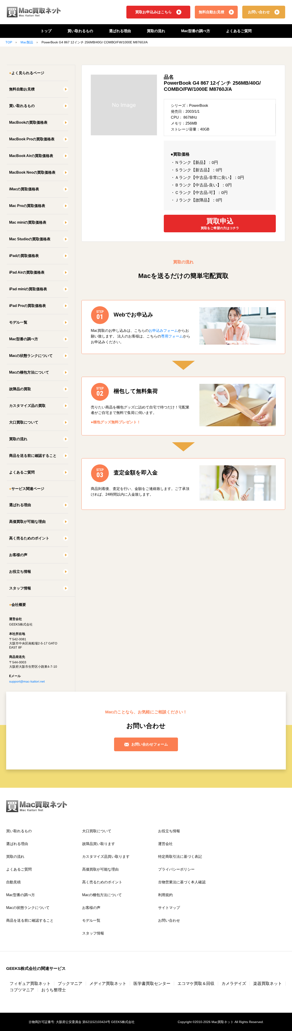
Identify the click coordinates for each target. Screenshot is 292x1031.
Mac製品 (27, 42)
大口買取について (23, 422)
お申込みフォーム (163, 330)
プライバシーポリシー (176, 869)
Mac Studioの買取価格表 (29, 239)
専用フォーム (172, 336)
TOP (8, 42)
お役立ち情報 (20, 571)
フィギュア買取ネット (30, 983)
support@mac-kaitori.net (27, 681)
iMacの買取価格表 (24, 189)
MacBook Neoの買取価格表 (32, 172)
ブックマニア (70, 983)
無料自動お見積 (211, 12)
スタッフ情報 (20, 588)
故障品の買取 (20, 389)
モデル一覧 (18, 322)
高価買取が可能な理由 (27, 521)
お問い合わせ (259, 12)
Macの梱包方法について (29, 372)
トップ (46, 31)
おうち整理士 (53, 989)
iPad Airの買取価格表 (26, 272)
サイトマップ (169, 908)
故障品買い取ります (98, 844)
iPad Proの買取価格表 (27, 306)
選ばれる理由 (120, 31)
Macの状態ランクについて (31, 356)
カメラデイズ (234, 983)
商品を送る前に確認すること (33, 456)
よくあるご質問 (239, 31)
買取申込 (220, 223)
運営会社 (165, 844)
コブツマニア (22, 989)
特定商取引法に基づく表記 (180, 856)
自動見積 (13, 882)
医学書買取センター (151, 983)
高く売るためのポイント (29, 538)
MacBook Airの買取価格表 (31, 156)
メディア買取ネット (107, 983)
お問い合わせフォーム (149, 744)
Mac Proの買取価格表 (27, 206)
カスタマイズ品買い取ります (106, 856)
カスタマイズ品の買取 (27, 406)
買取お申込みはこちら (153, 12)
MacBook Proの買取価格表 (32, 139)
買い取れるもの (80, 31)
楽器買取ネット (267, 983)
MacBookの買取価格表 (28, 122)
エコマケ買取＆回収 (195, 983)
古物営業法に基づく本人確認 (182, 882)
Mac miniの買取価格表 (27, 222)
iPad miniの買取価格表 (28, 289)
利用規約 (165, 895)
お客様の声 (18, 555)
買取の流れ (156, 31)
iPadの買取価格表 (24, 256)
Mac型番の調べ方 (195, 31)
